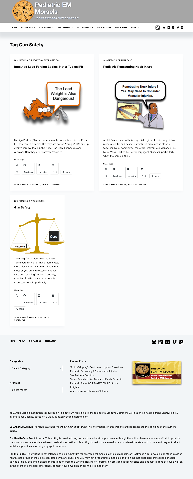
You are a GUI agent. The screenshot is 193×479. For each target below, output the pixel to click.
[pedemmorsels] (156, 372)
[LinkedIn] (169, 27)
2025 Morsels (28, 27)
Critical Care (104, 27)
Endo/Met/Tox (36, 60)
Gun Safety (22, 207)
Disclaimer (50, 341)
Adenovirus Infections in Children (89, 391)
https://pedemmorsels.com (72, 416)
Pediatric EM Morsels (72, 412)
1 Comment (54, 184)
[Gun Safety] (37, 233)
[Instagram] (173, 27)
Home (14, 27)
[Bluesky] (164, 27)
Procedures (121, 27)
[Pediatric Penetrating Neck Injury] (141, 103)
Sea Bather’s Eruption (82, 375)
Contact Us (35, 341)
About (22, 341)
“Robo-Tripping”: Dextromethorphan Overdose (96, 367)
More (133, 27)
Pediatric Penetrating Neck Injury (127, 67)
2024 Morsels (46, 27)
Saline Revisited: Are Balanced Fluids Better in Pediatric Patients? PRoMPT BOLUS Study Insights (96, 383)
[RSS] (182, 27)
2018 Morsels (110, 60)
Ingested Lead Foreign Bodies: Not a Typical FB (48, 67)
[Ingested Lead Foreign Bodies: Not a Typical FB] (52, 103)
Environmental (52, 60)
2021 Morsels (84, 27)
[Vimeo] (178, 27)
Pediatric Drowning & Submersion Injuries (93, 371)
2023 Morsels (63, 27)
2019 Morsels (21, 60)
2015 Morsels (21, 201)
